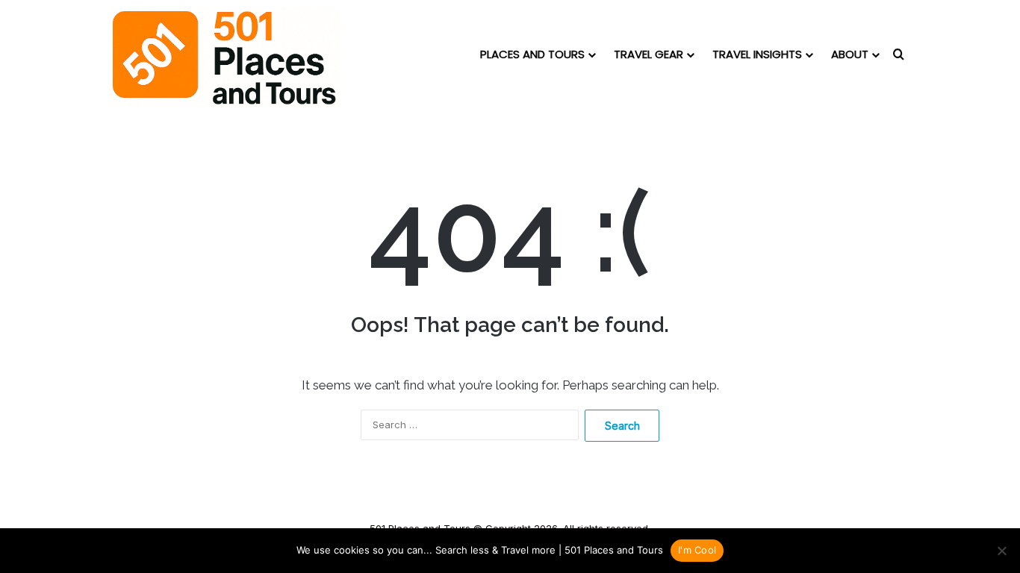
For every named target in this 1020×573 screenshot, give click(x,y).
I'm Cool (697, 550)
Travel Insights (757, 54)
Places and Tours (532, 54)
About (849, 54)
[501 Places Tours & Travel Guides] (226, 57)
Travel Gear (648, 54)
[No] (1001, 550)
